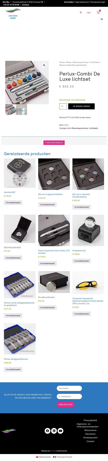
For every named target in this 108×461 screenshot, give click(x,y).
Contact (90, 441)
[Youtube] (60, 431)
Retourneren (90, 430)
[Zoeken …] (81, 12)
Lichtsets (94, 62)
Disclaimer (90, 434)
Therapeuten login (97, 2)
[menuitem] (43, 457)
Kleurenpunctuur (81, 62)
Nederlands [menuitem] (45, 457)
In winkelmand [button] (13, 202)
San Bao (6, 2)
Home (62, 62)
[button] (101, 19)
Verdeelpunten (90, 437)
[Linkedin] (54, 431)
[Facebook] (47, 431)
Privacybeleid (90, 420)
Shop (68, 62)
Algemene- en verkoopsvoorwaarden (87, 425)
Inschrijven (65, 404)
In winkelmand (81, 106)
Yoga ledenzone (82, 2)
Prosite (53, 451)
